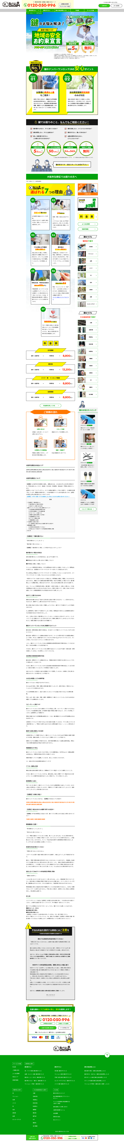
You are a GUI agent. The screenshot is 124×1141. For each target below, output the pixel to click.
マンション (15, 1096)
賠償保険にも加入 (34, 520)
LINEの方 (104, 5)
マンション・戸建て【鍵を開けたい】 (34, 1084)
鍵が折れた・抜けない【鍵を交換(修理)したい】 (96, 1074)
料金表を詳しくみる (49, 405)
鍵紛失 (34, 1123)
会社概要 (55, 1113)
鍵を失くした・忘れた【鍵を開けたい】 (35, 1077)
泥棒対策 (35, 1096)
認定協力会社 (56, 1116)
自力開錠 (35, 1126)
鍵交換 (34, 1113)
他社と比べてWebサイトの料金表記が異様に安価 (41, 529)
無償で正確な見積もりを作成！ (37, 514)
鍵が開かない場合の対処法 (36, 504)
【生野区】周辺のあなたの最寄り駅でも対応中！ (41, 523)
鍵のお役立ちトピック (59, 1093)
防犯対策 (35, 1103)
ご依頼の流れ (15, 1070)
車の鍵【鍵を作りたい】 (61, 1071)
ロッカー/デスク (16, 1119)
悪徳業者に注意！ (31, 525)
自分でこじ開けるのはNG (35, 506)
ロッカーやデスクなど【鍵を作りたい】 (65, 1080)
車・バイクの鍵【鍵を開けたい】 (33, 1071)
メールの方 (116, 5)
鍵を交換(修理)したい (61, 10)
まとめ (29, 530)
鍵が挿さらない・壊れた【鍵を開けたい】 (35, 1080)
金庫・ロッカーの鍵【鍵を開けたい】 (34, 1074)
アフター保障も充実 (34, 518)
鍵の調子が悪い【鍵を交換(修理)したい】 (95, 1071)
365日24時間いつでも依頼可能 (37, 511)
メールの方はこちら (64, 1027)
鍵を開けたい (32, 10)
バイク (14, 1103)
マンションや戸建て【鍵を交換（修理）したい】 (97, 1084)
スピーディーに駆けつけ (35, 513)
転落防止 (35, 1106)
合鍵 (34, 1093)
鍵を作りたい (46, 10)
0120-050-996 (42, 5)
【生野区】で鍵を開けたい (34, 502)
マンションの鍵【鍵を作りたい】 (63, 1074)
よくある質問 (86, 224)
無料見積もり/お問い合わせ (60, 1107)
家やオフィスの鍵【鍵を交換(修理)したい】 (95, 1077)
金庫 (13, 1116)
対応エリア (15, 1077)
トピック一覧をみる (87, 509)
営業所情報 (85, 229)
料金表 (77, 10)
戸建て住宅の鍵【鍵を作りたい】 (63, 1077)
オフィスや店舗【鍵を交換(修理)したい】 (95, 1080)
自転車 (14, 1113)
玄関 (13, 1100)
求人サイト (56, 1120)
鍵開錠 (34, 1109)
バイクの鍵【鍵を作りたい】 (62, 1084)
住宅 (13, 1109)
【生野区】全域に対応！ (33, 521)
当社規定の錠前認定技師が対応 (37, 509)
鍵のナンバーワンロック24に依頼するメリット (38, 507)
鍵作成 (34, 1116)
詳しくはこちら (50, 995)
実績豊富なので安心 (34, 516)
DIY (34, 1119)
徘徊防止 (35, 1100)
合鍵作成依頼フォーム (59, 1110)
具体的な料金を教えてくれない (37, 527)
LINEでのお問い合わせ (47, 1028)
